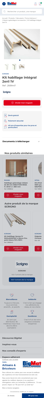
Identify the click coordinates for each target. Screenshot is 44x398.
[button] (19, 60)
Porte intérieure (30, 18)
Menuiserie (20, 18)
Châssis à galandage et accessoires (14, 20)
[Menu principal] (4, 3)
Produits (12, 18)
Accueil (4, 18)
